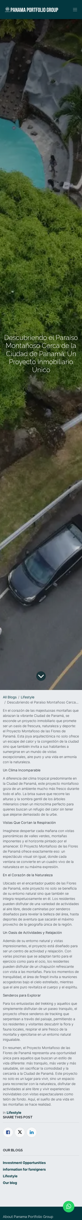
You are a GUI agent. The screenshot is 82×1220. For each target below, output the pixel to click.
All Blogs (10, 697)
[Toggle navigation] (75, 9)
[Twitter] (20, 1132)
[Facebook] (8, 1132)
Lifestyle (27, 697)
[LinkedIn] (32, 1132)
